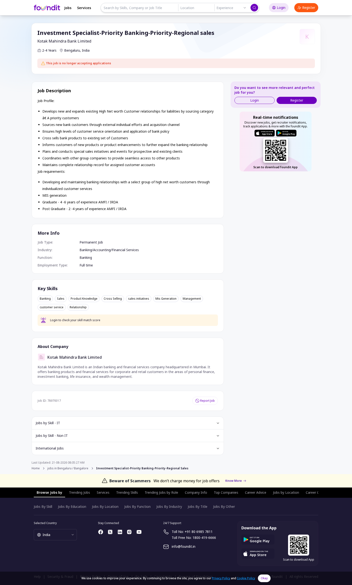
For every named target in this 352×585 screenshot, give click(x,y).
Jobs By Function (137, 506)
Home (36, 468)
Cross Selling (113, 299)
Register (308, 7)
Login (281, 7)
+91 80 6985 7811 (199, 531)
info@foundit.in (183, 546)
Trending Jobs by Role (161, 492)
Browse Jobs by (49, 492)
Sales (60, 299)
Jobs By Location (105, 506)
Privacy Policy (221, 578)
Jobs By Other (224, 506)
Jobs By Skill (43, 506)
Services (84, 7)
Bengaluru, (72, 50)
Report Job (207, 401)
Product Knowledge (84, 299)
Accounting (102, 250)
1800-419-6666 (204, 537)
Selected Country (45, 523)
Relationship (78, 307)
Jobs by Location (286, 492)
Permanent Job (91, 242)
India (86, 50)
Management (192, 299)
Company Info (196, 492)
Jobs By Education (72, 506)
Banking (85, 250)
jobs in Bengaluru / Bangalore (67, 468)
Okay (264, 578)
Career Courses (318, 492)
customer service (51, 307)
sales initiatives (138, 299)
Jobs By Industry (169, 506)
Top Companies (226, 492)
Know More (233, 481)
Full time (86, 265)
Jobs (67, 7)
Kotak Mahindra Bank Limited (64, 41)
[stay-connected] (101, 532)
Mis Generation (165, 299)
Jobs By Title (197, 506)
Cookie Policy (246, 578)
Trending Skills (127, 492)
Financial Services (125, 250)
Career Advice (255, 492)
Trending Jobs (79, 492)
